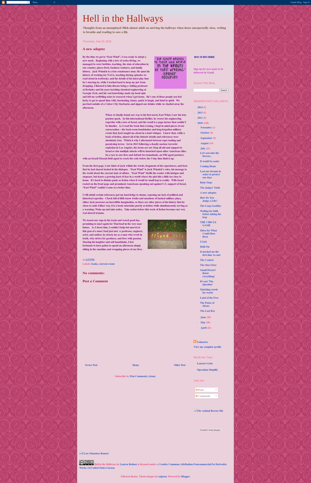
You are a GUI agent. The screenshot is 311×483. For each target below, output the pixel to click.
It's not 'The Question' (206, 282)
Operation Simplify (207, 369)
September (207, 138)
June (204, 317)
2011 (200, 117)
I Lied (203, 241)
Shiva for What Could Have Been (208, 233)
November (206, 127)
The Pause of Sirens (207, 304)
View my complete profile (207, 347)
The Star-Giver (208, 265)
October (205, 132)
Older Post (179, 365)
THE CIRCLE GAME (208, 223)
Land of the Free (209, 297)
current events (107, 264)
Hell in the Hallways (123, 18)
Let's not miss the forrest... (209, 154)
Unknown (202, 342)
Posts (201, 390)
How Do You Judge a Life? (208, 199)
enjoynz (162, 476)
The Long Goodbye (210, 206)
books (94, 264)
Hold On (204, 246)
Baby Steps (206, 182)
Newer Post (91, 365)
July (203, 148)
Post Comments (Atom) (143, 376)
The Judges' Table (210, 187)
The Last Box (207, 311)
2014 (200, 107)
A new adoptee (94, 49)
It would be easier (209, 161)
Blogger (185, 476)
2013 (200, 112)
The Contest (206, 260)
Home (135, 365)
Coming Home (208, 166)
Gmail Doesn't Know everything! (208, 273)
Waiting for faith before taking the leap (210, 214)
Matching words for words (209, 290)
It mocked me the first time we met (210, 253)
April (204, 327)
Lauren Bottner (128, 464)
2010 (200, 123)
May (203, 322)
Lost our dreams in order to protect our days (210, 174)
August (205, 143)
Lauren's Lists (205, 363)
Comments (204, 396)
